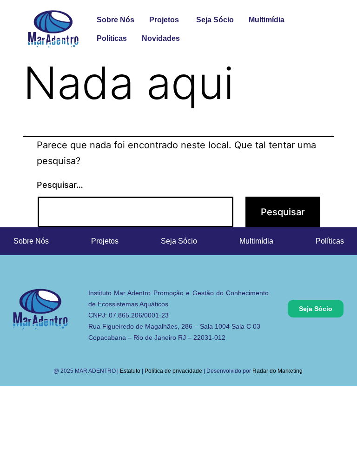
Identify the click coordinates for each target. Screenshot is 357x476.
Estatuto (130, 371)
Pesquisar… (60, 185)
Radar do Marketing (278, 371)
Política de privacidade (173, 371)
